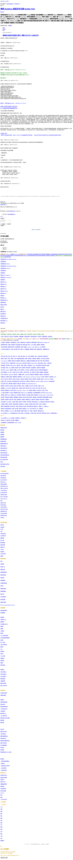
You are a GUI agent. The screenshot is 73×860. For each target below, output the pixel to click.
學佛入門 (34, 408)
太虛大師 (11, 385)
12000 (9, 367)
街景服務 (51, 376)
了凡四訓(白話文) (3, 708)
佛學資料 (30, 397)
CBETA (3, 619)
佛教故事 (53, 255)
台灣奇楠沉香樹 (33, 336)
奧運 (6, 394)
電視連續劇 (16, 397)
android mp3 (10, 374)
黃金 (17, 388)
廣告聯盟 (36, 394)
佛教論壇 (32, 349)
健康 (19, 356)
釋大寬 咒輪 (25, 397)
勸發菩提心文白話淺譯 (5, 717)
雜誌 (24, 356)
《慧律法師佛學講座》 (5, 761)
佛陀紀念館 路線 (3, 457)
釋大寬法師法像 (30, 406)
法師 (15, 358)
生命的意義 (29, 401)
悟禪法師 (37, 399)
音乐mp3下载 (13, 365)
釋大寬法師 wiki (3, 204)
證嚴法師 (15, 383)
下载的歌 (18, 365)
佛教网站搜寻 (3, 302)
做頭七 (31, 410)
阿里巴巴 (29, 363)
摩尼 (19, 349)
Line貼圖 (13, 401)
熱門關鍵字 (3, 365)
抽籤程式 (5, 372)
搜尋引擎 (3, 420)
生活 (26, 356)
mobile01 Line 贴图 (39, 381)
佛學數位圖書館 (45, 397)
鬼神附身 (2, 551)
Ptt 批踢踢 (3, 342)
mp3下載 (18, 369)
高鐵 (15, 390)
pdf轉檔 (14, 369)
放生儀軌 (2, 749)
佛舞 (34, 404)
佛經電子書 (35, 255)
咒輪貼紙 (47, 399)
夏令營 (24, 406)
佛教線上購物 (3, 602)
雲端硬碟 (3, 388)
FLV (43, 406)
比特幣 (15, 399)
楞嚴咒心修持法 (3, 731)
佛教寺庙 (26, 379)
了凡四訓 (27, 254)
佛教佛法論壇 (3, 695)
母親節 (7, 376)
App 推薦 (3, 392)
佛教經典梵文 (39, 349)
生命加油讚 (3, 401)
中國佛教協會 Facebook (5, 263)
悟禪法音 (35, 410)
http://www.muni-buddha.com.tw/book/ (7, 604)
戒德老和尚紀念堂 (4, 486)
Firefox (55, 376)
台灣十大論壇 (20, 413)
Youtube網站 (33, 344)
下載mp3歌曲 (40, 363)
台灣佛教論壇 (3, 422)
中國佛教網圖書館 (54, 254)
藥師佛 (2, 406)
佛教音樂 (38, 344)
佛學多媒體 (41, 254)
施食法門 (2, 747)
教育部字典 (28, 367)
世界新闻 (34, 379)
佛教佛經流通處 (10, 255)
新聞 (4, 356)
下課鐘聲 (20, 374)
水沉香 (2, 336)
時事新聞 (24, 408)
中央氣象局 (3, 367)
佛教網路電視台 (3, 439)
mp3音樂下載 (7, 420)
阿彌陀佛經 (46, 372)
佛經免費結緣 (3, 475)
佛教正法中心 (3, 316)
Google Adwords (4, 360)
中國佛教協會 (3, 261)
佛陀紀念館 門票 (3, 448)
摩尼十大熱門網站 (4, 496)
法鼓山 (23, 385)
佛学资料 (10, 379)
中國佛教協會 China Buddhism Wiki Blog (8, 266)
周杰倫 (27, 388)
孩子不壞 (43, 392)
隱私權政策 (43, 844)
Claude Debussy (19, 390)
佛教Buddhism (14, 394)
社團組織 (10, 25)
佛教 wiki (22, 349)
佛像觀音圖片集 (46, 349)
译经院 (14, 379)
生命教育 (10, 404)
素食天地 (2, 594)
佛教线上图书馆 (3, 304)
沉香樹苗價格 (27, 336)
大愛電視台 (32, 369)
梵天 (18, 372)
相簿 (4, 27)
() (3, 671)
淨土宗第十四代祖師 (45, 358)
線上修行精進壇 (3, 479)
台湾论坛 (18, 379)
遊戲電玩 (2, 524)
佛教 (35, 349)
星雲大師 (19, 383)
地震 (7, 367)
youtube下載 (27, 374)
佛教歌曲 (18, 360)
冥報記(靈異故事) (3, 702)
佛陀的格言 (2, 704)
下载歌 (21, 365)
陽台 (4, 369)
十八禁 (23, 376)
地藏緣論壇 (36, 374)
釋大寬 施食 (12, 406)
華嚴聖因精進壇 (3, 784)
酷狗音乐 (47, 376)
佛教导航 (2, 295)
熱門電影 (8, 365)
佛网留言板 (2, 322)
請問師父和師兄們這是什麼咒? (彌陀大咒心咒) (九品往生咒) (21, 35)
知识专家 (6, 379)
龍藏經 (1, 556)
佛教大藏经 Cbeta (3, 320)
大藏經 (9, 344)
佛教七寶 (14, 360)
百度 (36, 346)
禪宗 (39, 360)
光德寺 (18, 342)
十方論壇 (32, 413)
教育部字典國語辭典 (43, 369)
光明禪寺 (24, 401)
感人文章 (2, 540)
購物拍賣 (20, 376)
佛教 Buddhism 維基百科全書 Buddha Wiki (17, 9)
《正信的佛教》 (3, 768)
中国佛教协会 (3, 270)
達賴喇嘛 (34, 397)
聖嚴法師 (3, 385)
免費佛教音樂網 (7, 256)
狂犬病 (44, 388)
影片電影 (13, 420)
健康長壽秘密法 (8, 408)
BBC (37, 408)
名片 (4, 30)
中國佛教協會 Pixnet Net (5, 268)
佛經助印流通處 (68, 254)
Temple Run (28, 376)
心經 (16, 422)
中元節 (46, 390)
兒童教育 (9, 360)
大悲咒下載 (14, 372)
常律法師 (23, 383)
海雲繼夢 (19, 399)
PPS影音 (42, 376)
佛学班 (30, 379)
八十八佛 (19, 422)
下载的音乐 (49, 363)
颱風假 (34, 390)
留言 (14, 211)
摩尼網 (32, 394)
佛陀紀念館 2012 (3, 450)
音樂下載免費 (39, 365)
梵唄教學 (3, 399)
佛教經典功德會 (4, 344)
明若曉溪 (52, 401)
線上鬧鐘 (28, 394)
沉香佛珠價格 (44, 336)
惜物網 (22, 369)
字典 (11, 356)
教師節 (22, 410)
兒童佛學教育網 (3, 583)
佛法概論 (39, 255)
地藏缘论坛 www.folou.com (5, 277)
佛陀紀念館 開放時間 (4, 455)
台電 (37, 388)
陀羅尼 (26, 358)
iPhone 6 (24, 390)
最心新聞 (16, 408)
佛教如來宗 (45, 356)
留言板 (42, 379)
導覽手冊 (33, 399)
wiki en (6, 388)
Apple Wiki (11, 410)
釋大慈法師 (42, 399)
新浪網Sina (25, 346)
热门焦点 (51, 379)
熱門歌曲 (19, 394)
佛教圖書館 (27, 349)
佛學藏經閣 (2, 580)
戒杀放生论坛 (23, 381)
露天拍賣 (44, 365)
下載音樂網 (29, 365)
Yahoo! (29, 346)
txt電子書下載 (26, 372)
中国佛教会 (2, 272)
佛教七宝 (2, 309)
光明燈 (39, 385)
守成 (31, 408)
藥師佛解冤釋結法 (4, 736)
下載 (29, 356)
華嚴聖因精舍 (7, 406)
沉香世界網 (50, 336)
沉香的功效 (6, 336)
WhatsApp (38, 376)
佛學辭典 (13, 344)
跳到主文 (2, 11)
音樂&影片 (24, 394)
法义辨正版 (9, 381)
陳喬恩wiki (36, 406)
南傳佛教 (2, 434)
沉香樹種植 (21, 336)
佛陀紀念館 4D (3, 445)
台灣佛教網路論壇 (36, 392)
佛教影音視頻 (3, 441)
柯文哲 (40, 404)
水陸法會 (26, 404)
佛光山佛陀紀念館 (4, 459)
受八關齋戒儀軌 (3, 745)
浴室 (2, 369)
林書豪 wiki (2, 566)
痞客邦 (11, 211)
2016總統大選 (42, 401)
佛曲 (13, 408)
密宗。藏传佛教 (9, 383)
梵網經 (20, 408)
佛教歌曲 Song (3, 286)
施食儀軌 (3, 394)
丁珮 (30, 372)
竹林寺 (2, 374)
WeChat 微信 (8, 401)
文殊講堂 (27, 385)
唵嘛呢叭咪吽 (13, 363)
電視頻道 (7, 392)
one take (33, 365)
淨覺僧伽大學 (23, 342)
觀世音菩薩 (2, 542)
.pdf (25, 369)
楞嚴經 (2, 358)
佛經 (12, 349)
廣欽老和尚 (47, 401)
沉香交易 (11, 336)
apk (8, 413)
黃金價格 (13, 388)
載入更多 (2, 218)
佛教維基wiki (28, 399)
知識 (21, 356)
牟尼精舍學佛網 (17, 255)
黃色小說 (37, 369)
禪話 (36, 360)
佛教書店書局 (34, 342)
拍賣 (14, 356)
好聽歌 (25, 365)
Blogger (9, 394)
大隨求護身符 (3, 553)
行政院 (43, 390)
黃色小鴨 (11, 399)
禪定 (41, 360)
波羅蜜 (12, 367)
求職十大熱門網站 (17, 385)
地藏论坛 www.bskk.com (5, 275)
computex (7, 369)
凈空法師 (33, 372)
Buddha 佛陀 (16, 340)
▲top (1, 216)
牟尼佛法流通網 (4, 346)
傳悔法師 (21, 406)
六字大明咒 (3, 363)
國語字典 (39, 367)
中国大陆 (22, 379)
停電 (39, 388)
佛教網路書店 (3, 591)
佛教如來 (21, 397)
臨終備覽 (2, 720)
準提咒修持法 (3, 738)
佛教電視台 (15, 376)
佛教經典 (43, 255)
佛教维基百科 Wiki (4, 300)
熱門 (30, 388)
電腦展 (11, 369)
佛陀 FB (48, 413)
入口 (1, 806)
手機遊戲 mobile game (14, 254)
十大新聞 (3, 349)
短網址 (17, 401)
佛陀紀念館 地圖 (3, 452)
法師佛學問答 (3, 788)
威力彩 (9, 388)
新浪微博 (3, 390)
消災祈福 (35, 385)
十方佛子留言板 (3, 490)
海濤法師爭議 (15, 404)
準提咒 (37, 404)
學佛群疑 (41, 408)
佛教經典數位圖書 (20, 358)
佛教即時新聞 (3, 504)
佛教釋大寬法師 (11, 346)
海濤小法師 (39, 413)
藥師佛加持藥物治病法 (5, 740)
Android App (46, 379)
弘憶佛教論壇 (17, 346)
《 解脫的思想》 (3, 770)
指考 (42, 388)
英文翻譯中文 (33, 367)
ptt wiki (28, 408)
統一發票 (11, 390)
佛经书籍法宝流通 (15, 381)
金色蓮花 (3, 397)
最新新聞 (18, 410)
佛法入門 (26, 255)
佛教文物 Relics (3, 288)
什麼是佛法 (2, 711)
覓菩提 (17, 406)
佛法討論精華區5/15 (12, 214)
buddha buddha (34, 363)
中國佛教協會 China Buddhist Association (8, 259)
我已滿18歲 (3, 857)
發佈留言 (2, 225)
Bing (38, 346)
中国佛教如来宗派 (4, 318)
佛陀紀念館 (25, 344)
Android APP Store (49, 394)
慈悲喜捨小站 (8, 349)
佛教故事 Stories (3, 284)
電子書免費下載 (19, 344)
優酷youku (46, 406)
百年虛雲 (31, 404)
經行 (11, 372)
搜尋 (1, 818)
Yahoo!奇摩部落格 (29, 392)
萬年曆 (50, 397)
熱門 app (7, 363)
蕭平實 (24, 388)
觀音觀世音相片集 (4, 443)
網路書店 (32, 356)
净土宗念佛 (3, 383)
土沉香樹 (39, 336)
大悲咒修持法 (3, 733)
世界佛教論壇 (3, 477)
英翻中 (21, 372)
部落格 (4, 29)
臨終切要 (2, 722)
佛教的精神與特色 (4, 706)
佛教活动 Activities (4, 291)
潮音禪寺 (63, 338)
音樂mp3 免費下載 (4, 488)
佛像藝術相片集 (3, 511)
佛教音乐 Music (3, 281)
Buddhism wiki (46, 342)
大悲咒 (9, 358)
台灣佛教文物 (48, 255)
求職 (2, 356)
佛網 (22, 346)
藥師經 (30, 254)
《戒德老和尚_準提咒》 (5, 765)
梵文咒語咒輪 (3, 790)
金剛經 (5, 358)
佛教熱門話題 (3, 502)
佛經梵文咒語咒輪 (4, 509)
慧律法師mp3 (21, 404)
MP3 (16, 356)
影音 (9, 356)
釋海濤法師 (44, 413)
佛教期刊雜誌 (3, 588)
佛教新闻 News (3, 297)
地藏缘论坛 (3, 376)
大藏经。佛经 (3, 381)
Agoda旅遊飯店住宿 (13, 413)
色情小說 (6, 374)
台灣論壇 (23, 367)
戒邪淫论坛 (32, 381)
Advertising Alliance (42, 394)
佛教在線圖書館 (35, 254)
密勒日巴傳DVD (35, 401)
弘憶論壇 (2, 517)
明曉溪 (6, 404)
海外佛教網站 (3, 596)
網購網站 (17, 420)
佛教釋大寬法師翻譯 (31, 360)
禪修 (44, 360)
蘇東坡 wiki (2, 547)
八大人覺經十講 (3, 715)
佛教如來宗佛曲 (3, 494)
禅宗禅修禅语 (51, 381)
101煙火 (2, 549)
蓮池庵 (20, 401)
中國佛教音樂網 (61, 254)
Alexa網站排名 (43, 346)
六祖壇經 (20, 388)
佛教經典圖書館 (47, 254)
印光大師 (31, 385)
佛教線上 (30, 358)
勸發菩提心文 (3, 713)
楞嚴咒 (12, 358)
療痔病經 (3, 408)
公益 (1, 838)
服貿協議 (7, 397)
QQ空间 (33, 388)
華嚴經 (40, 406)
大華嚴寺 (23, 399)
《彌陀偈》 (2, 763)
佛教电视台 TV (3, 293)
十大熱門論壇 (26, 413)
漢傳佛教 (2, 432)
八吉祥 (42, 385)
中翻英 (37, 372)
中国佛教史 (2, 279)
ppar (8, 372)
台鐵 (15, 410)
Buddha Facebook (48, 392)
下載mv (44, 363)
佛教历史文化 (3, 311)
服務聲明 (47, 844)
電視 (7, 356)
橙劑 (35, 413)
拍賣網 (47, 365)
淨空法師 (7, 385)
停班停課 (30, 390)
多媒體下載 (28, 342)
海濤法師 (16, 367)
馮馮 (2, 372)
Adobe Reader (33, 376)
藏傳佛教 (43, 367)
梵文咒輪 (15, 349)
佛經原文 (22, 255)
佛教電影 (11, 397)
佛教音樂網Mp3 (54, 413)
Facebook (2, 792)
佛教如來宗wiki (41, 410)
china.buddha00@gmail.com (31, 383)
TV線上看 (11, 392)
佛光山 (29, 344)
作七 (28, 410)
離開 (6, 857)
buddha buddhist (19, 363)
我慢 (20, 367)
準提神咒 (44, 404)
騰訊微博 (7, 390)
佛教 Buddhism (40, 342)
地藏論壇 (32, 374)
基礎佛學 (2, 538)
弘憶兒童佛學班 (3, 507)
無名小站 (23, 392)
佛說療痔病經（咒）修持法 (5, 752)
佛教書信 (7, 410)
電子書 (1, 529)
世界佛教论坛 (3, 313)
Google (33, 346)
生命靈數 (3, 404)
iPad (27, 390)
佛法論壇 (2, 577)
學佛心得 (3, 410)
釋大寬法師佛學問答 (4, 473)
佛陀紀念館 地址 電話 (4, 464)
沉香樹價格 (16, 336)
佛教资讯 (28, 381)
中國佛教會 (7, 342)
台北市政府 (38, 390)
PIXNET (28, 844)
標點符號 (47, 360)
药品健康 (38, 379)
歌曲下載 (24, 363)
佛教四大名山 (23, 360)
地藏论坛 (41, 374)
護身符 (25, 410)
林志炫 (27, 369)
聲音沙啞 (15, 374)
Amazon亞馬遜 (4, 413)
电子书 (2, 379)
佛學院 (1, 585)
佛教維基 (34, 358)
